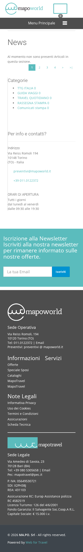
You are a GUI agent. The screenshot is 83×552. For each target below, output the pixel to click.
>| (71, 67)
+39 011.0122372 (26, 180)
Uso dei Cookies (19, 408)
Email (40, 343)
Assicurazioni (17, 419)
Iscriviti (61, 271)
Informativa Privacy (22, 403)
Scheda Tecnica (19, 424)
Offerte (13, 365)
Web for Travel (36, 542)
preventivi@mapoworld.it (32, 171)
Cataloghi (14, 375)
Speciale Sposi (18, 370)
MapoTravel (16, 381)
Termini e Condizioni (23, 414)
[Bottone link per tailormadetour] (60, 9)
